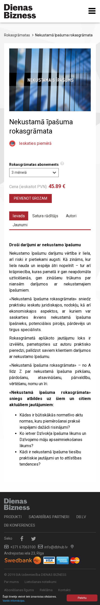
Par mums (11, 582)
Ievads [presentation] (19, 215)
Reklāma (46, 590)
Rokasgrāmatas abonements (34, 164)
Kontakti (64, 590)
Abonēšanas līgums (19, 590)
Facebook (21, 538)
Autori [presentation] (71, 215)
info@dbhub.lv (56, 547)
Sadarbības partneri (49, 517)
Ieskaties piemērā (35, 143)
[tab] (18, 215)
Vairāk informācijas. (14, 600)
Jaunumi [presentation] (20, 224)
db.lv (81, 517)
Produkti (13, 517)
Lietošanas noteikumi (40, 582)
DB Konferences (19, 525)
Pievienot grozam (30, 198)
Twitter (33, 538)
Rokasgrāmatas (17, 35)
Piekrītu (82, 598)
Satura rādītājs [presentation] (45, 215)
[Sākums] (20, 11)
